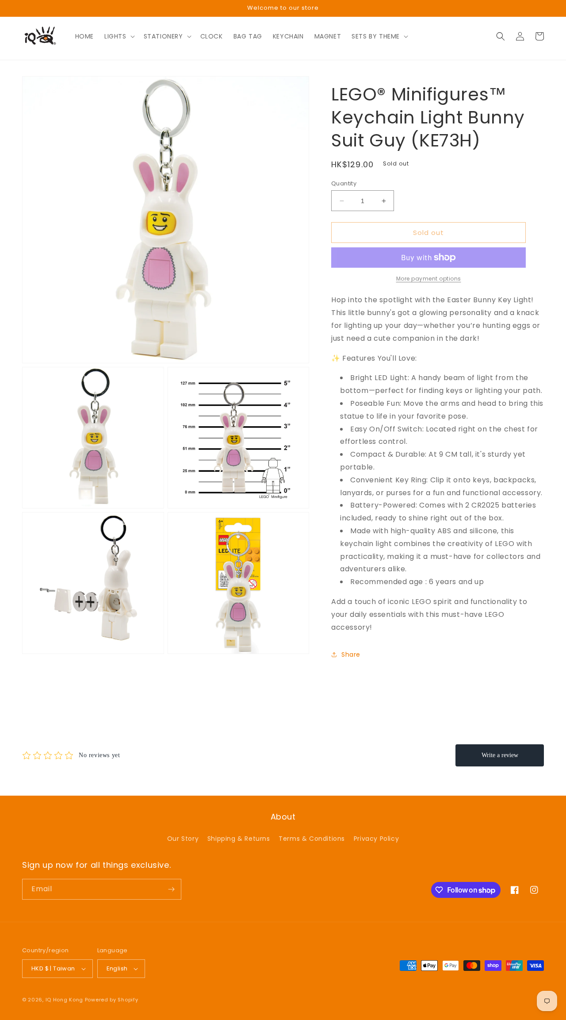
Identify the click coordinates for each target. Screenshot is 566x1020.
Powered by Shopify (111, 999)
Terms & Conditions (312, 838)
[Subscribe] (171, 889)
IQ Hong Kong (64, 999)
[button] (118, 36)
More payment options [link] (428, 278)
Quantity (343, 183)
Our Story (183, 838)
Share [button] (350, 654)
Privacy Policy (376, 838)
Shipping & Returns (238, 838)
